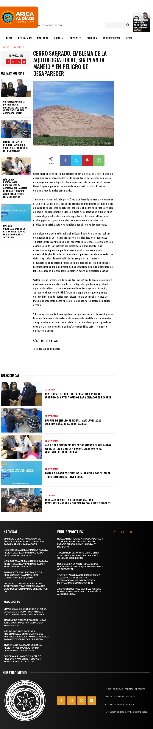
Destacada (51, 416)
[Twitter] (18, 61)
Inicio (6, 47)
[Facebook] (8, 61)
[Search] (127, 25)
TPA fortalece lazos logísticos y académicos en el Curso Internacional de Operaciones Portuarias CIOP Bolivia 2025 (78, 579)
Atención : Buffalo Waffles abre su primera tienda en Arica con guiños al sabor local (79, 592)
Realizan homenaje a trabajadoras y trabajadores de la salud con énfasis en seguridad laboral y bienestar (80, 542)
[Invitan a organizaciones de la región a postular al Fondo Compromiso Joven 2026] (16, 212)
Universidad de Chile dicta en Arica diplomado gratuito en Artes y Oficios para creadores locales (141, 22)
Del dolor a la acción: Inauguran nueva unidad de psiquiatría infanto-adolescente (80, 567)
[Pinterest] (87, 160)
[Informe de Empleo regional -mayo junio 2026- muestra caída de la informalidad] (16, 129)
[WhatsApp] (98, 160)
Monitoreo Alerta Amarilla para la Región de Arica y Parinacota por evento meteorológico (26, 553)
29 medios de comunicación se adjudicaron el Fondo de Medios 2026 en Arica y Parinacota (24, 541)
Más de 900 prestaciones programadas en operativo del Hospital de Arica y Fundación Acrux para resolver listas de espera (15, 188)
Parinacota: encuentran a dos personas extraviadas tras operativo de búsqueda (23, 575)
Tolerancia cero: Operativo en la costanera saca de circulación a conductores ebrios (78, 555)
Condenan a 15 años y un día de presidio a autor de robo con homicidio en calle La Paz (22, 659)
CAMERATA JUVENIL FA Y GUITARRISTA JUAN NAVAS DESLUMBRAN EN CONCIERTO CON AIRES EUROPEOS (77, 501)
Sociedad (19, 47)
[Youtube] (24, 61)
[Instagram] (13, 61)
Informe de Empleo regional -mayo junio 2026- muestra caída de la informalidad (15, 146)
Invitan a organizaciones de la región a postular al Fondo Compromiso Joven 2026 (14, 231)
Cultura (49, 390)
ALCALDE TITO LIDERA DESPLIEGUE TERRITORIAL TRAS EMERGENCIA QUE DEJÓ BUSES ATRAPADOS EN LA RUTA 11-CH (26, 587)
